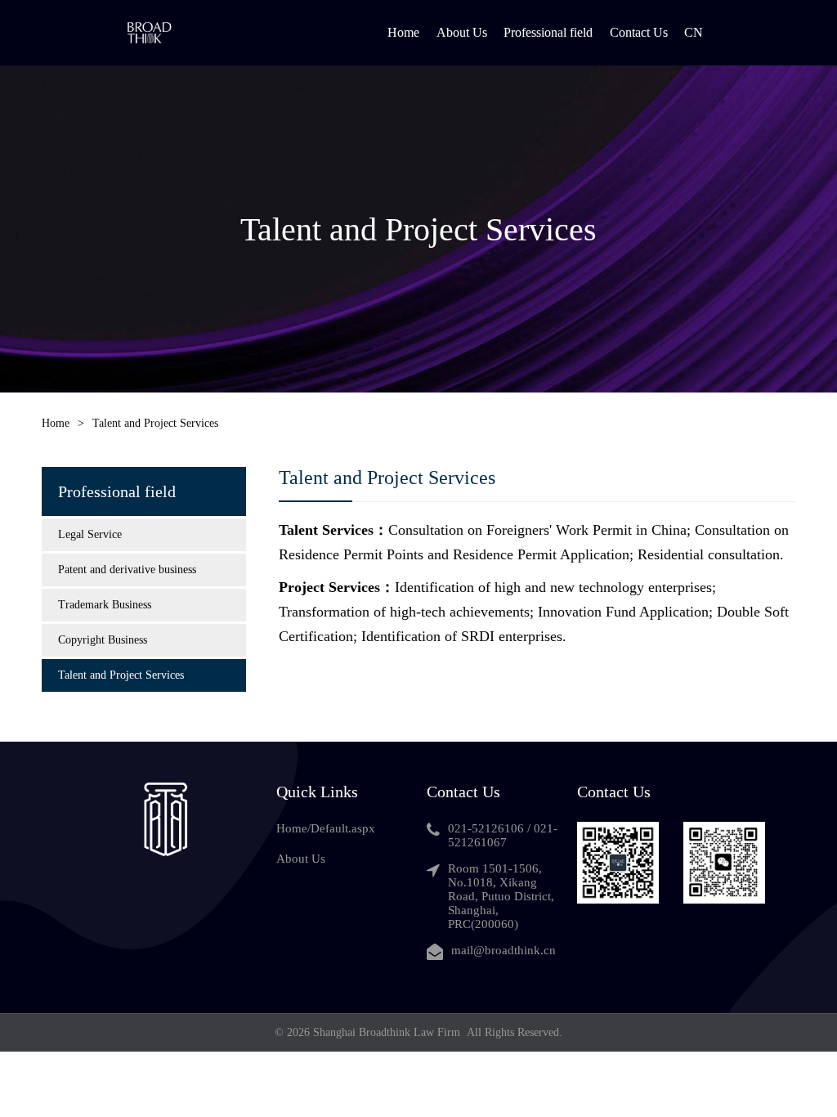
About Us (461, 32)
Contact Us (639, 32)
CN (693, 32)
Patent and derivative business (127, 569)
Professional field (548, 32)
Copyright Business (102, 640)
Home (403, 32)
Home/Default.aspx (325, 828)
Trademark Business (104, 605)
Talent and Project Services (121, 675)
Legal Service (90, 534)
